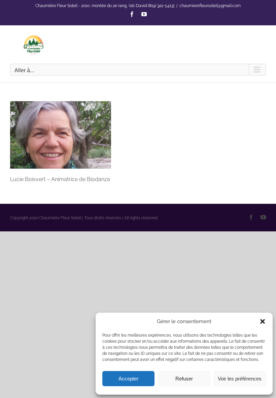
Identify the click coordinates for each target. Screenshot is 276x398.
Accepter (128, 378)
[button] (262, 321)
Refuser (184, 378)
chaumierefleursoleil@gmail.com (210, 5)
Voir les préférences (240, 378)
